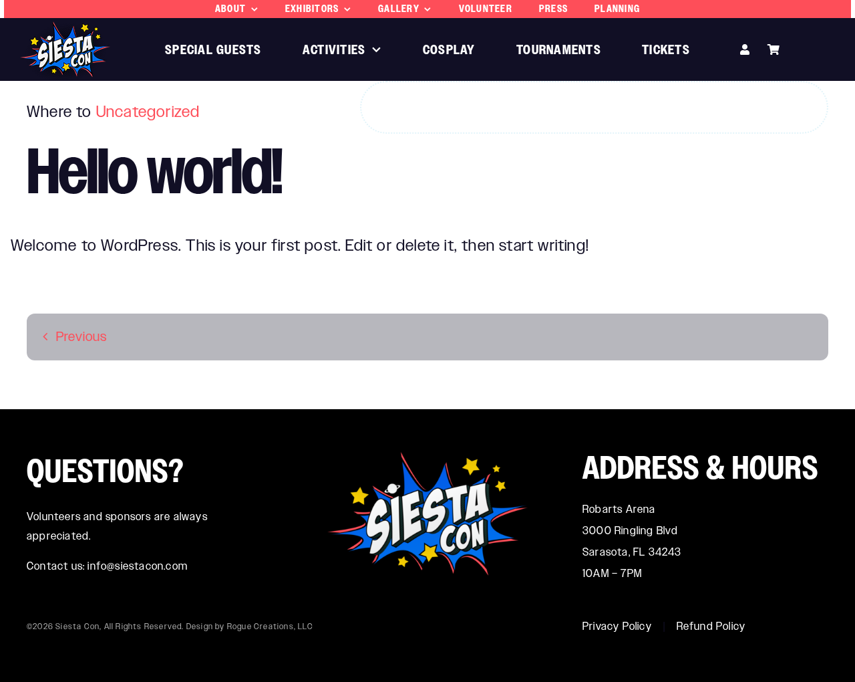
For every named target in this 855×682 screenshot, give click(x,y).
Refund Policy (711, 626)
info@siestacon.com (138, 566)
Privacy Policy (617, 626)
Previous (82, 336)
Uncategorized (148, 111)
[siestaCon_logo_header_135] (65, 29)
